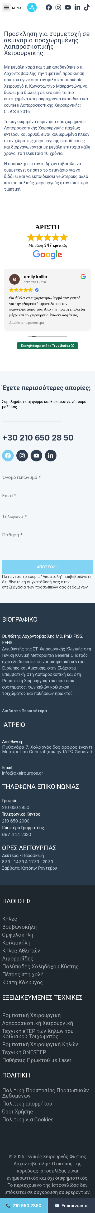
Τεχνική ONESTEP (24, 1052)
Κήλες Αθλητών (21, 950)
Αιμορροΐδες (18, 958)
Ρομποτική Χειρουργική (31, 1015)
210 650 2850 (15, 807)
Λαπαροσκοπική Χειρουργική (37, 1023)
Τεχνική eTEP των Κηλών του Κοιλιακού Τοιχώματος (38, 1034)
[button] (6, 7)
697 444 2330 (16, 834)
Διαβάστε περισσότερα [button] (26, 322)
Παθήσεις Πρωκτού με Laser (37, 1060)
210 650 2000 (16, 821)
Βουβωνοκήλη (19, 927)
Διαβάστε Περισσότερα (24, 710)
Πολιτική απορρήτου (27, 1103)
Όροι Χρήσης (17, 1111)
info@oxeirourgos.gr (22, 773)
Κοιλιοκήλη (16, 943)
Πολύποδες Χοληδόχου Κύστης (40, 966)
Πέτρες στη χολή (23, 974)
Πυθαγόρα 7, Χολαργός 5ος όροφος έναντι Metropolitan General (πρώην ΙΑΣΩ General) (47, 749)
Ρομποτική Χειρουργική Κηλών (40, 1044)
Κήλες (9, 919)
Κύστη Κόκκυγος (22, 982)
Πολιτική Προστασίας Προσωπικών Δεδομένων (45, 1093)
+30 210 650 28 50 (38, 437)
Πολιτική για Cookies (28, 1119)
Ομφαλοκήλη (17, 935)
